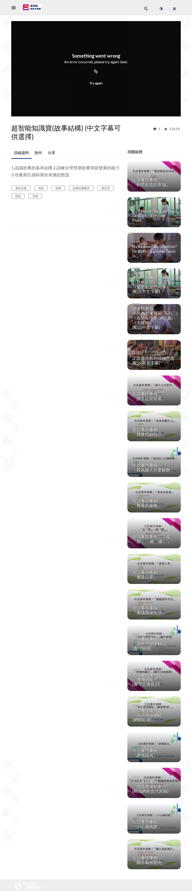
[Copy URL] (96, 72)
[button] (15, 7)
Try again (96, 83)
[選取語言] (174, 8)
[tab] (21, 153)
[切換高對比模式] (161, 8)
